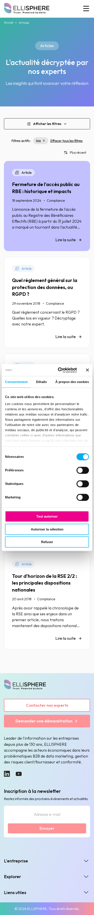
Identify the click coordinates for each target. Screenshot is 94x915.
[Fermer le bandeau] (87, 370)
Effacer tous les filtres (66, 141)
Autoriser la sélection (47, 529)
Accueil (8, 22)
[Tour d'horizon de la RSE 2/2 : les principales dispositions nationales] (47, 601)
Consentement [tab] (16, 382)
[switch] (83, 470)
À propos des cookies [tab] (72, 382)
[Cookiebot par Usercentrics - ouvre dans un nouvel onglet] (58, 370)
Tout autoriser (47, 516)
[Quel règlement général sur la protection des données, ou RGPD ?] (47, 302)
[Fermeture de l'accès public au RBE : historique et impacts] (47, 206)
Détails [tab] (41, 382)
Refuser (47, 542)
